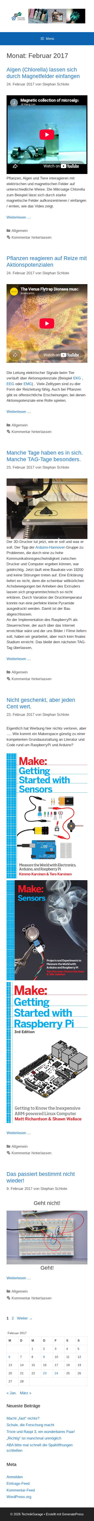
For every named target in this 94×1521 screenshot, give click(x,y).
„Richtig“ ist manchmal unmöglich (34, 1438)
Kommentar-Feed (21, 1490)
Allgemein (20, 231)
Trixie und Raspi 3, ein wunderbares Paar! (41, 1432)
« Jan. (12, 1393)
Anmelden (15, 1477)
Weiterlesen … (19, 217)
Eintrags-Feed (18, 1483)
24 (56, 1373)
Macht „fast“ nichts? (23, 1418)
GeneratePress (73, 1514)
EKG (77, 378)
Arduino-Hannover (50, 547)
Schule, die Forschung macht (30, 1425)
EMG (28, 384)
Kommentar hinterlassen (31, 237)
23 (45, 1373)
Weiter (25, 1318)
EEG (10, 384)
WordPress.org (19, 1497)
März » (25, 1393)
